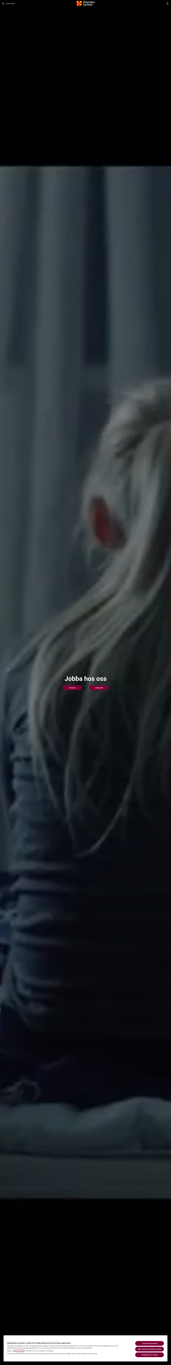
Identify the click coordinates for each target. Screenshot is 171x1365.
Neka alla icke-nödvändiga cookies (149, 1349)
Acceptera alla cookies (149, 1343)
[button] (167, 3)
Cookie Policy (19, 1351)
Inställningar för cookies (149, 1355)
